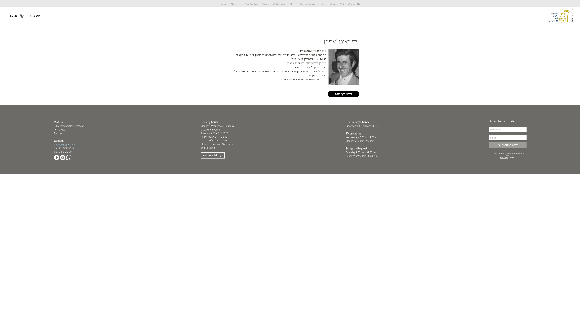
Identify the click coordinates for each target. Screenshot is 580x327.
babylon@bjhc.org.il (64, 145)
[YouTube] (62, 157)
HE (10, 16)
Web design (504, 158)
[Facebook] (56, 157)
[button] (292, 4)
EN (15, 16)
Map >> (58, 133)
